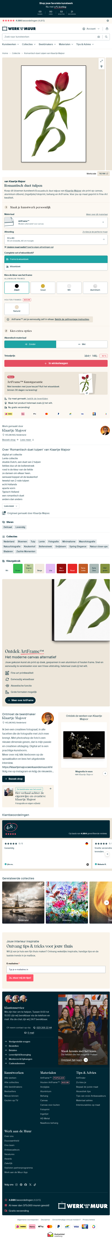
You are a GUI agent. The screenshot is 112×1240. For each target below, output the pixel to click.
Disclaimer (45, 1219)
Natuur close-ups (99, 546)
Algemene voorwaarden (28, 1219)
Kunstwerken (9, 44)
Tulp (33, 541)
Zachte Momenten (25, 551)
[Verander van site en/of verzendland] (108, 20)
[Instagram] (16, 1185)
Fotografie (53, 541)
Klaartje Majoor (17, 181)
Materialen (64, 44)
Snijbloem (61, 546)
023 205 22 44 (44, 1027)
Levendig (20, 527)
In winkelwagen (58, 363)
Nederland (9, 541)
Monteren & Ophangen (20, 1059)
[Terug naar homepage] (19, 28)
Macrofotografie (87, 541)
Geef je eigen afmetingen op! (30, 247)
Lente (42, 541)
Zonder (32, 344)
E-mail (31, 1032)
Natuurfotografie (12, 546)
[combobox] (49, 36)
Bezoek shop (9, 439)
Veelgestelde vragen (19, 1041)
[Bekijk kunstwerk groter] (101, 61)
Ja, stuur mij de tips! (20, 978)
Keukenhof (29, 546)
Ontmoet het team (71, 1060)
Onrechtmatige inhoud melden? (66, 1219)
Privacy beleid (89, 1219)
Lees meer (26, 439)
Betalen (13, 1050)
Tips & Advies (83, 44)
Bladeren (8, 551)
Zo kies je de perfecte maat (95, 232)
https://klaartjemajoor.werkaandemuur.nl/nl (27, 767)
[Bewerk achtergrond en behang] (101, 66)
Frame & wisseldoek (19, 259)
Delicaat (8, 527)
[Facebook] (25, 1185)
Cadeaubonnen (17, 1063)
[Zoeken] (106, 37)
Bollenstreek (45, 546)
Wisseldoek (15, 266)
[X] (30, 1185)
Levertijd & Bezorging (20, 1054)
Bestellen (14, 1046)
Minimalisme (68, 541)
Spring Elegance (78, 546)
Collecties (27, 44)
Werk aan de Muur (18, 1131)
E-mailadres (13, 963)
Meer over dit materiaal (97, 214)
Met (84, 344)
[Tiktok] (34, 1185)
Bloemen (22, 541)
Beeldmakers (46, 44)
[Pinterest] (21, 1185)
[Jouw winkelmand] (107, 29)
